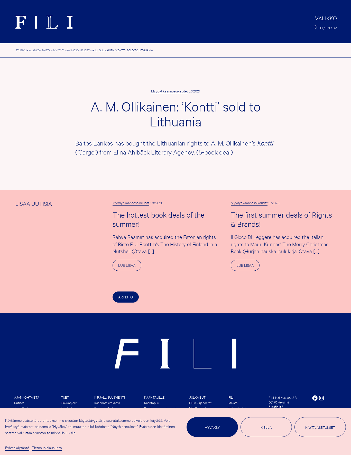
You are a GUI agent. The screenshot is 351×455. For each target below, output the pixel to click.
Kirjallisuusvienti (109, 397)
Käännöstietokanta (107, 402)
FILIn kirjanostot (200, 402)
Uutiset (19, 402)
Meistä (232, 402)
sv (335, 27)
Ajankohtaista (26, 397)
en (328, 27)
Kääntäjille (154, 397)
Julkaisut (197, 397)
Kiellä (266, 427)
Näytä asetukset (320, 427)
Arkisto (125, 296)
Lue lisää (129, 266)
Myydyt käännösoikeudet (169, 91)
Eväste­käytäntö (17, 447)
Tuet (65, 397)
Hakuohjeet (69, 402)
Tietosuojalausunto (47, 447)
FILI (231, 397)
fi (321, 27)
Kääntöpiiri (151, 402)
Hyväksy (212, 427)
